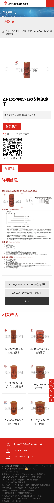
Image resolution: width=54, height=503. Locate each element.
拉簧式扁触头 (7, 498)
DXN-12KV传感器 (9, 480)
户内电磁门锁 (26, 496)
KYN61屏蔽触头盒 (38, 474)
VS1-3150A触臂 (20, 498)
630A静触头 (38, 496)
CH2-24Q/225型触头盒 (20, 474)
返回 (27, 301)
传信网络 (21, 469)
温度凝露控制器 (8, 501)
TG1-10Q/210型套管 (10, 477)
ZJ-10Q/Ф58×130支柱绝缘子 (31, 477)
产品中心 (9, 21)
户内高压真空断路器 (27, 490)
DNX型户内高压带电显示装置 (13, 482)
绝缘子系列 (27, 31)
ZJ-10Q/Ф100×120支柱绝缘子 (27, 293)
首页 (7, 31)
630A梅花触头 (7, 488)
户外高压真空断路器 (10, 490)
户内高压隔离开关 (9, 493)
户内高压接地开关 (32, 488)
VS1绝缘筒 (19, 488)
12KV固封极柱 (34, 498)
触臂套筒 (21, 480)
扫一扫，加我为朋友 (12, 158)
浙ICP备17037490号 (31, 466)
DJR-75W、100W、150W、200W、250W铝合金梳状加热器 (26, 485)
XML (43, 466)
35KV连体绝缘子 (33, 480)
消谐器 (18, 501)
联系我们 (12, 126)
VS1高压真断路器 (25, 493)
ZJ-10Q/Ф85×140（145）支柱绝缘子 (27, 284)
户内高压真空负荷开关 (11, 496)
